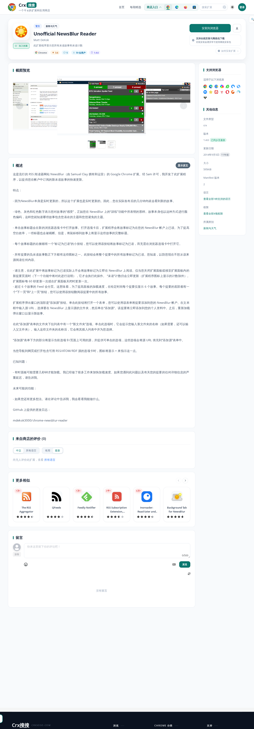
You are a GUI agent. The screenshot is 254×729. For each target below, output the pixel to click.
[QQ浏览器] (233, 86)
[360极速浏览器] (222, 86)
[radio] (19, 450)
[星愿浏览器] (211, 92)
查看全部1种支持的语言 (217, 199)
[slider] (26, 517)
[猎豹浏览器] (233, 92)
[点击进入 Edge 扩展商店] (177, 7)
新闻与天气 (51, 26)
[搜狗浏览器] (238, 86)
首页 (121, 7)
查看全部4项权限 (213, 214)
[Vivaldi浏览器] (216, 92)
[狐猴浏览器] (205, 97)
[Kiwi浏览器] (238, 92)
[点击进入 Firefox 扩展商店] (186, 7)
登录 (242, 7)
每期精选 (135, 7)
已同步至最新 (218, 140)
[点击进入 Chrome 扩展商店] (168, 7)
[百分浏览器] (216, 86)
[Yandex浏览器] (222, 92)
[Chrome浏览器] (205, 86)
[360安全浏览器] (227, 86)
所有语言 (49, 460)
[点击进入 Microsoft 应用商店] (194, 7)
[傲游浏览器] (205, 92)
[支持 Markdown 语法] (174, 564)
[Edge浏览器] (211, 86)
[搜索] (224, 7)
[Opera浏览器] (227, 92)
